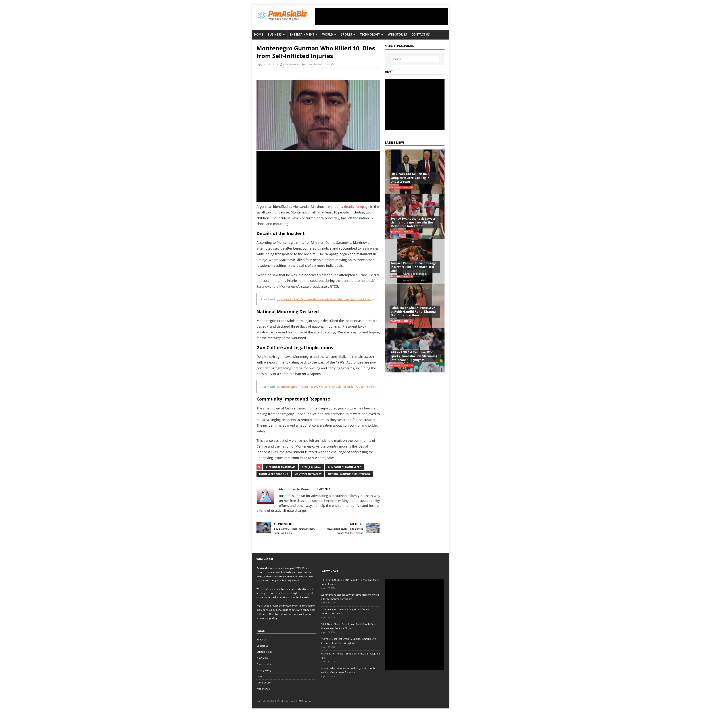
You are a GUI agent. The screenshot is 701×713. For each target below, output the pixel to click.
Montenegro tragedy (308, 474)
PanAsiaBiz (262, 568)
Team (259, 676)
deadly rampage (356, 206)
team (299, 572)
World (327, 34)
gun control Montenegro (344, 467)
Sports (346, 34)
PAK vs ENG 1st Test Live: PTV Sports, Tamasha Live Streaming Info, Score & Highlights (413, 356)
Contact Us (420, 34)
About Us (261, 639)
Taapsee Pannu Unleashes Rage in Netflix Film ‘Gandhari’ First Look (413, 267)
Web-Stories (397, 34)
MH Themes (305, 700)
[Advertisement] (381, 16)
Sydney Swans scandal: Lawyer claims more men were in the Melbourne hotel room (412, 222)
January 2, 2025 (270, 64)
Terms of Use (263, 682)
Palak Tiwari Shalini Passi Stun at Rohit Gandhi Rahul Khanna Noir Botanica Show (413, 311)
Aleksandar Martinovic (280, 467)
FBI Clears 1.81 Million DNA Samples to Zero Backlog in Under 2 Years (410, 178)
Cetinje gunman (311, 467)
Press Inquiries (264, 664)
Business (275, 34)
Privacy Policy (263, 670)
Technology (370, 34)
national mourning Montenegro (349, 474)
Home (258, 34)
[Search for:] (415, 59)
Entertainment (302, 34)
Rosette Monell (291, 64)
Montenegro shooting (273, 474)
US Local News (313, 64)
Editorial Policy (264, 651)
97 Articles (322, 489)
